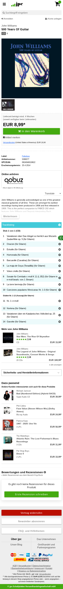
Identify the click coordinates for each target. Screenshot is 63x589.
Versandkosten (9, 142)
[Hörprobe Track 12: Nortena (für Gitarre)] (60, 308)
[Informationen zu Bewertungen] (45, 472)
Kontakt (49, 568)
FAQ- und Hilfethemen (31, 531)
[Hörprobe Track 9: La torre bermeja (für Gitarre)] (60, 284)
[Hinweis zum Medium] (7, 33)
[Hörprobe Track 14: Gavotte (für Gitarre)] (60, 322)
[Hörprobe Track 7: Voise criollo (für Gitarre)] (60, 271)
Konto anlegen (54, 19)
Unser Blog (16, 544)
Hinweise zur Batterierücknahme (32, 571)
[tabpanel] (31, 277)
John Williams (9, 25)
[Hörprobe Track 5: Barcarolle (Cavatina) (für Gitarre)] (60, 260)
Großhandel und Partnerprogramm (46, 546)
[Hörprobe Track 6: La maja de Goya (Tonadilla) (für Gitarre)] (60, 266)
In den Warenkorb (33, 131)
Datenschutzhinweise (42, 566)
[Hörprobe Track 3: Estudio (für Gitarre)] (60, 249)
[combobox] (31, 12)
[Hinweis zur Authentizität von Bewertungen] (30, 339)
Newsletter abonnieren (31, 521)
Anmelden (8, 19)
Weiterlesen (10, 216)
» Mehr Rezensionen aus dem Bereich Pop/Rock (22, 475)
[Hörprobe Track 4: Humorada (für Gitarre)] (60, 255)
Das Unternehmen (46, 539)
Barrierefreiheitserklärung (22, 568)
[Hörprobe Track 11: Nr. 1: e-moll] (60, 301)
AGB (15, 566)
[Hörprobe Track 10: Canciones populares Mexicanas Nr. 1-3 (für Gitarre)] (60, 290)
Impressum (39, 568)
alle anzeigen (56, 365)
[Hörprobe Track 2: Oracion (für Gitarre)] (60, 244)
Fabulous (26, 156)
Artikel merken (12, 137)
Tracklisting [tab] (8, 225)
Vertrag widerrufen (31, 513)
